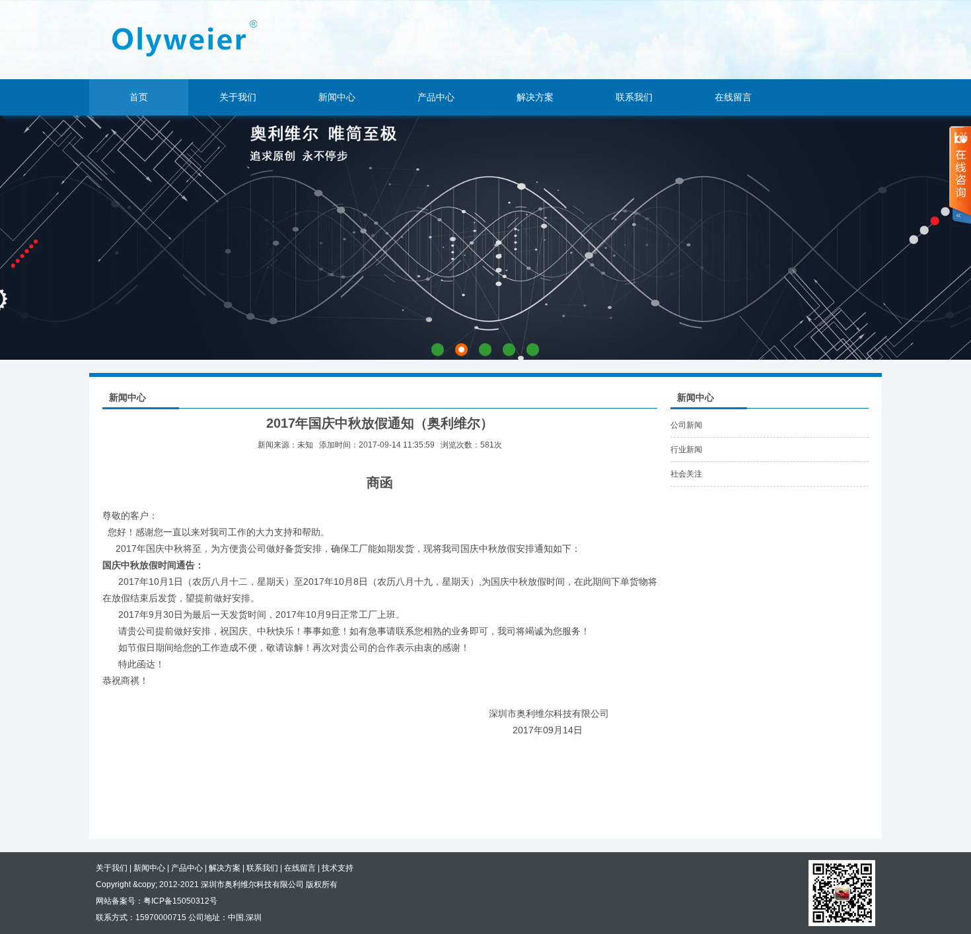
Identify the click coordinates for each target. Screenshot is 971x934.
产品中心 (435, 97)
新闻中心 (336, 97)
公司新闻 (686, 425)
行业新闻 (686, 449)
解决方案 (535, 97)
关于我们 (237, 97)
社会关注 (686, 474)
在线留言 (733, 97)
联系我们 (634, 97)
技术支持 (337, 868)
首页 (138, 97)
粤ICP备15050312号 (180, 901)
